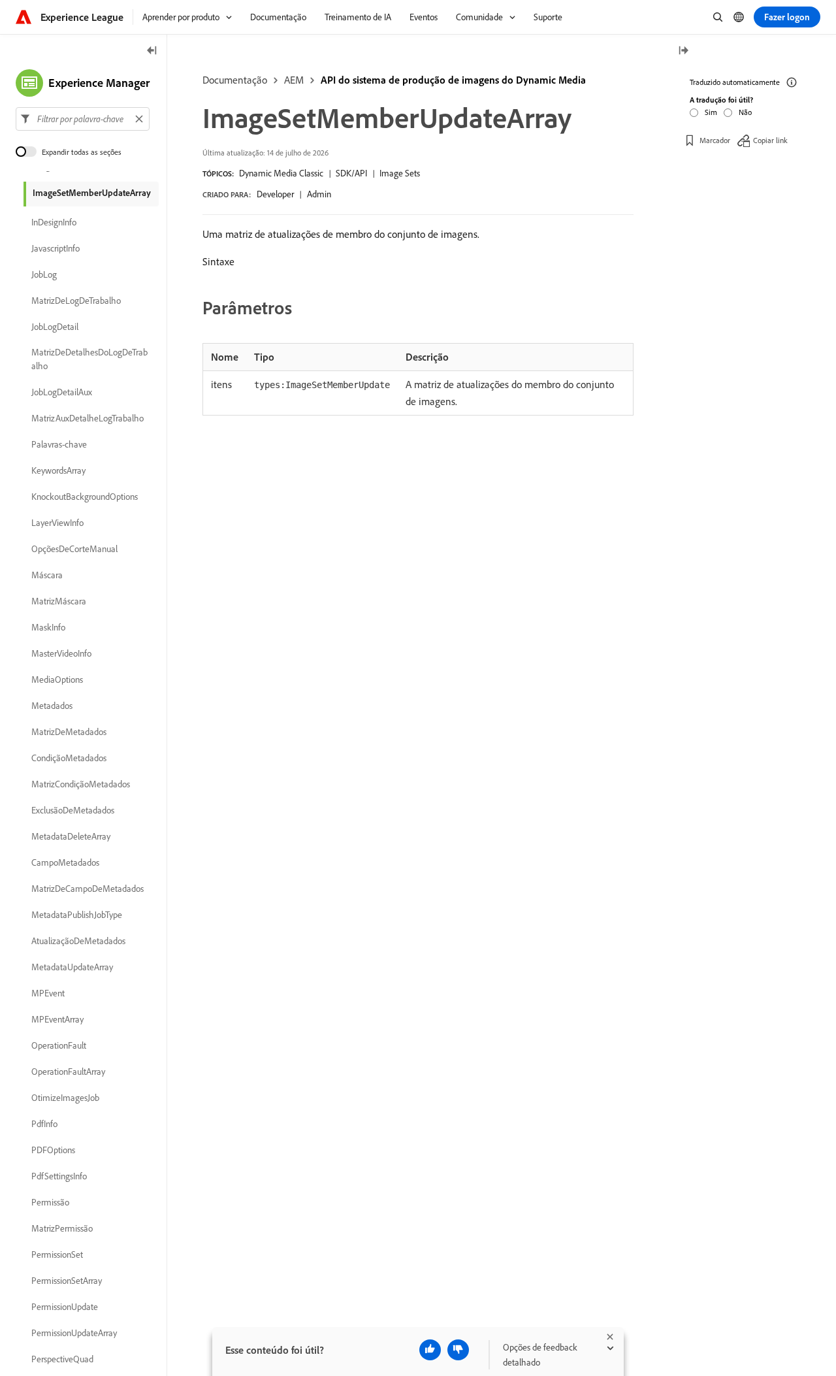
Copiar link (770, 140)
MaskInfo (48, 627)
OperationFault (58, 1045)
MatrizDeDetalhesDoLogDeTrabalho (89, 359)
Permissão (50, 1202)
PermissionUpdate (64, 1307)
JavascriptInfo (55, 248)
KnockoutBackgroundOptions (84, 496)
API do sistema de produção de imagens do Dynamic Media (453, 79)
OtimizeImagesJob (65, 1098)
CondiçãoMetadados (68, 758)
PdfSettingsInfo (59, 1176)
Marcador (714, 140)
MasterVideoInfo (61, 653)
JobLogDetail (54, 327)
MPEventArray (57, 1019)
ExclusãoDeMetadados (72, 810)
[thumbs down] (458, 1349)
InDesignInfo (53, 222)
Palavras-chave (59, 444)
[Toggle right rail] (683, 51)
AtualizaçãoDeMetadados (78, 941)
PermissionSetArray (66, 1280)
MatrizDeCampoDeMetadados (87, 888)
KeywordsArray (58, 470)
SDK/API (351, 173)
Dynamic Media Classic (281, 173)
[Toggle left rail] (152, 51)
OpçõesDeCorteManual (74, 549)
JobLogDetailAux (61, 392)
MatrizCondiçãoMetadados (80, 784)
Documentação (234, 79)
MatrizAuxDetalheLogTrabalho (87, 418)
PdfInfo (44, 1124)
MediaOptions (57, 679)
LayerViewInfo (57, 523)
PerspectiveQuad (62, 1359)
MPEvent (48, 993)
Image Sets (399, 173)
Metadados (51, 706)
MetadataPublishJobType (76, 915)
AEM (294, 79)
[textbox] (83, 119)
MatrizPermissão (62, 1228)
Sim (711, 112)
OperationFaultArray (68, 1071)
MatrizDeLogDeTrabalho (76, 300)
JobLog (44, 274)
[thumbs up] (430, 1349)
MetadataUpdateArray (72, 967)
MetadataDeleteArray (70, 836)
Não (745, 112)
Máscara (47, 575)
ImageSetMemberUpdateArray (92, 193)
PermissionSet (57, 1254)
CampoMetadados (65, 862)
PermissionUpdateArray (74, 1333)
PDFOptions (53, 1150)
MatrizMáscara (58, 601)
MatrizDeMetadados (68, 732)
